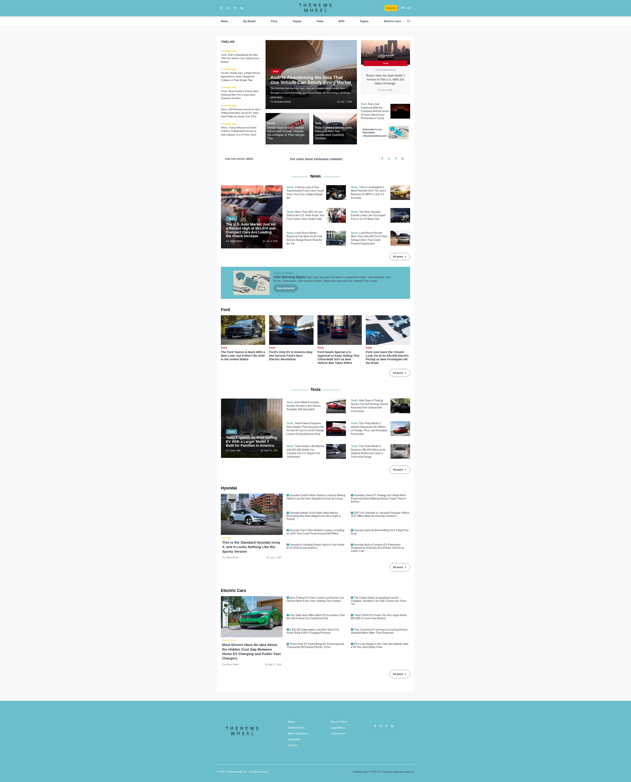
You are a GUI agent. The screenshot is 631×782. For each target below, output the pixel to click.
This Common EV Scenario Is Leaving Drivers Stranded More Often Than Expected (379, 631)
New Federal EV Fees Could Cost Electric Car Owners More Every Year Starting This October (315, 599)
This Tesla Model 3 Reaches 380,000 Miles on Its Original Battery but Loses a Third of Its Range (368, 451)
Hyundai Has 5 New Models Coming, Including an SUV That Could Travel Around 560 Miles (315, 532)
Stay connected (285, 288)
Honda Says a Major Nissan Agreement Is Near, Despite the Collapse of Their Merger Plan (286, 133)
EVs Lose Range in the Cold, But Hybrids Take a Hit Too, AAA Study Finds (379, 645)
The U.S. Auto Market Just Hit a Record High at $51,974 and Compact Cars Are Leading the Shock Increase (251, 230)
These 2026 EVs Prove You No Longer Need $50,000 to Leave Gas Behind (378, 617)
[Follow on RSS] (242, 8)
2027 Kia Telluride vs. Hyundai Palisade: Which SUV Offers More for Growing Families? (380, 514)
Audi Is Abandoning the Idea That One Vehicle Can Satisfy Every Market (310, 80)
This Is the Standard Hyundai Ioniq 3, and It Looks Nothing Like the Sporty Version (251, 546)
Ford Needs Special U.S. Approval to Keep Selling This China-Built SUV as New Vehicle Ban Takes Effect (338, 357)
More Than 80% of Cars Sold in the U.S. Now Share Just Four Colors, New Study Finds (305, 215)
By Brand (249, 21)
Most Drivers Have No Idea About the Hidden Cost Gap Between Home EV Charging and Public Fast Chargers (251, 651)
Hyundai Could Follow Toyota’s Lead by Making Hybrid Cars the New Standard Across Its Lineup (316, 497)
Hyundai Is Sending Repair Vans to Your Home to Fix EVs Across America (315, 546)
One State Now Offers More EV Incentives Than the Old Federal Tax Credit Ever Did (316, 617)
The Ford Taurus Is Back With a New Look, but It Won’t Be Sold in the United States (243, 355)
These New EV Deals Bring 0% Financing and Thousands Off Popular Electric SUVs (315, 645)
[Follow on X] (228, 8)
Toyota (296, 21)
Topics (364, 21)
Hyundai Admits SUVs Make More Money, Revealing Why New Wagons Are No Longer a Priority (313, 515)
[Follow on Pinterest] (235, 8)
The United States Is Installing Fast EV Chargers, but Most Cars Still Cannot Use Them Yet (378, 600)
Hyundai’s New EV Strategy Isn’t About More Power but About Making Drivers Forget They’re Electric (378, 498)
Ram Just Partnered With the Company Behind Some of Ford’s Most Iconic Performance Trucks (375, 111)
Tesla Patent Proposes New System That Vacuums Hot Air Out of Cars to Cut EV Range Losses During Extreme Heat (305, 428)
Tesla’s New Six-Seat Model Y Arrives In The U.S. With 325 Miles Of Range (385, 79)
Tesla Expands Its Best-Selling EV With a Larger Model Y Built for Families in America (251, 442)
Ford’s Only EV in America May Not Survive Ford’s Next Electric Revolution (291, 355)
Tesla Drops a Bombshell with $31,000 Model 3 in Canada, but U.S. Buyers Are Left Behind (305, 451)
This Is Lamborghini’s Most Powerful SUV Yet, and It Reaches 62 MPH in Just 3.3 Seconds (368, 192)
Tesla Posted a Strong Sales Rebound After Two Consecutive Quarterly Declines (333, 133)
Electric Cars (392, 21)
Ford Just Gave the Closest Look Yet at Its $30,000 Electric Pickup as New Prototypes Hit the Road (387, 357)
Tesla (319, 21)
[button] (408, 21)
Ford (274, 21)
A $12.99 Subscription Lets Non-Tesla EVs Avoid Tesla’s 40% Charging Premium (313, 631)
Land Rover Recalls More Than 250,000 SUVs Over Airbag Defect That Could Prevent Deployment (369, 238)
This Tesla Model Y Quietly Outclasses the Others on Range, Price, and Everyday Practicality (369, 428)
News (224, 21)
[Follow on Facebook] (221, 8)
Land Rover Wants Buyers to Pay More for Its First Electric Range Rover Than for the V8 (304, 238)
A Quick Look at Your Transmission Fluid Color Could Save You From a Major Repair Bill (305, 192)
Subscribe (391, 8)
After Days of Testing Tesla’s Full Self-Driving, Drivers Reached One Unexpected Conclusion (369, 406)
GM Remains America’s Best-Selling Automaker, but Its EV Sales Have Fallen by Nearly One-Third (241, 113)
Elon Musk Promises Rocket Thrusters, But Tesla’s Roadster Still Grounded (304, 406)
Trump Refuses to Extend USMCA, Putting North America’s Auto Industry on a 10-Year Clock (239, 131)
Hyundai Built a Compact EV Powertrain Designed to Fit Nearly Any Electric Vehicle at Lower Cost (377, 547)
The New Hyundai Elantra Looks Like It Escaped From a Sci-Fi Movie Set (368, 215)
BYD (341, 21)
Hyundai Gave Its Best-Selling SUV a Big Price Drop (380, 532)
